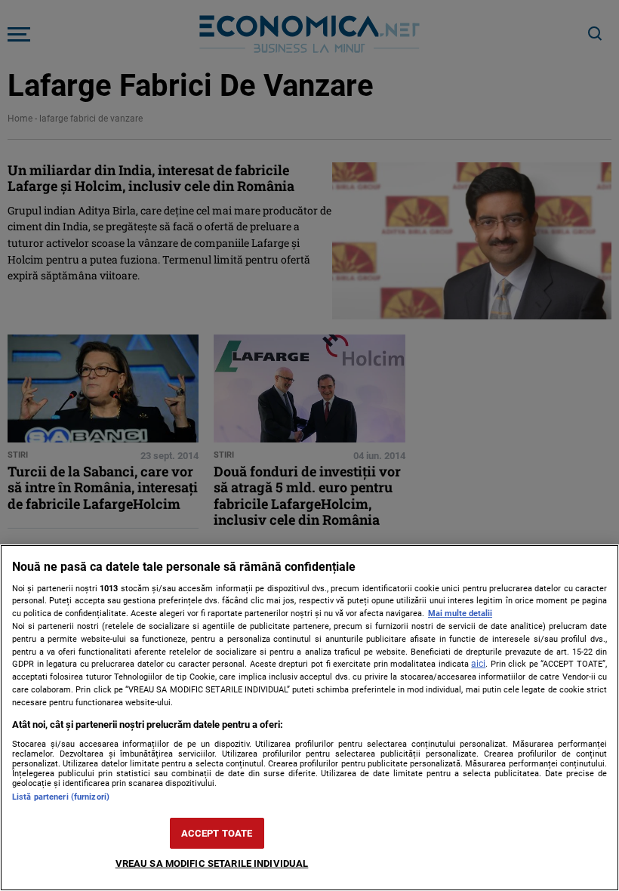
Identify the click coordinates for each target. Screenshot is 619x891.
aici (478, 663)
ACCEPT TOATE (217, 833)
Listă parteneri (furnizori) (60, 797)
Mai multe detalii (460, 613)
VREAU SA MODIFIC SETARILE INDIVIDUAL (212, 863)
